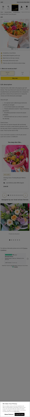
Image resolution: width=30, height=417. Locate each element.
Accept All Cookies (19, 414)
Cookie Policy (16, 411)
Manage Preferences (9, 414)
